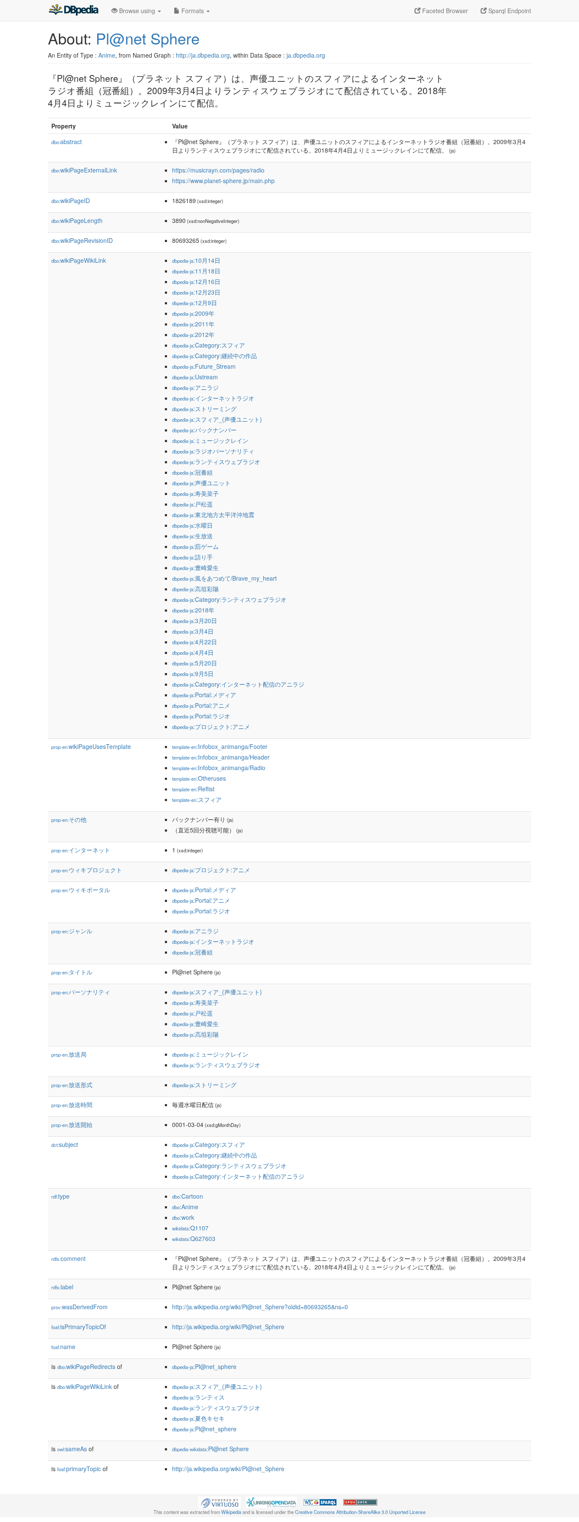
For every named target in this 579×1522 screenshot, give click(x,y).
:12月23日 (196, 292)
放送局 (68, 1054)
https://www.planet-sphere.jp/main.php (223, 180)
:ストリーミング (204, 408)
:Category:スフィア (208, 345)
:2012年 (193, 334)
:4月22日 (194, 641)
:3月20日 (194, 620)
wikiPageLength (77, 220)
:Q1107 (190, 1228)
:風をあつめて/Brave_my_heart (224, 578)
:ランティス (198, 1397)
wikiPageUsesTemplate (91, 746)
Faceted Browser (444, 10)
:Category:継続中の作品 (214, 355)
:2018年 (193, 610)
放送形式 (71, 1084)
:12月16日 (196, 281)
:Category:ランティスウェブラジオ (229, 599)
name (63, 1346)
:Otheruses (199, 778)
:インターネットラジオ (213, 398)
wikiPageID (70, 200)
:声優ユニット (201, 483)
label (62, 1287)
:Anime (185, 1206)
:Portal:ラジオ (201, 716)
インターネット (80, 850)
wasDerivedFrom (79, 1306)
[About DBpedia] (73, 10)
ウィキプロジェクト (86, 869)
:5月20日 (194, 663)
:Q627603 (193, 1238)
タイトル (71, 972)
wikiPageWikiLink (78, 260)
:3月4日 (193, 631)
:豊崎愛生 (195, 567)
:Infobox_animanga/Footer (219, 746)
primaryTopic (79, 1468)
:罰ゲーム (195, 546)
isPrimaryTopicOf (78, 1326)
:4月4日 (193, 652)
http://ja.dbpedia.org (203, 55)
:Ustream (195, 377)
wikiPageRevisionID (82, 240)
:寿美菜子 (195, 493)
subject (64, 1144)
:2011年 (193, 324)
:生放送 (192, 535)
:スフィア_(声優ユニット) (217, 419)
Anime (106, 55)
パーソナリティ (80, 992)
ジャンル (71, 931)
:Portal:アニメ (201, 705)
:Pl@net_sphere (204, 1366)
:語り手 (192, 557)
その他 (68, 819)
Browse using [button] (137, 10)
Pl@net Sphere (148, 38)
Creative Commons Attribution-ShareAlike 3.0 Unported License (360, 1511)
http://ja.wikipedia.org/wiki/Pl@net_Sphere (228, 1326)
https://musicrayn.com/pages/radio (218, 170)
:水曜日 (192, 525)
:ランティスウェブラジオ (216, 461)
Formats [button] (193, 10)
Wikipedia (231, 1511)
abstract (66, 141)
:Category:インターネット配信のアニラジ (238, 684)
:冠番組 (192, 472)
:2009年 (193, 313)
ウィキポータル (80, 889)
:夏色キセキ (198, 1418)
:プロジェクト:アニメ (211, 726)
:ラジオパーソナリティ (213, 451)
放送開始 (71, 1124)
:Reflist (193, 789)
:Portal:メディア (204, 694)
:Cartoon (187, 1196)
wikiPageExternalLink (84, 170)
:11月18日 (196, 271)
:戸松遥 (192, 504)
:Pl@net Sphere (210, 1448)
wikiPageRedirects (86, 1366)
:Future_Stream (204, 366)
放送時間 (71, 1104)
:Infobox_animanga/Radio (218, 767)
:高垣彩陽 (195, 588)
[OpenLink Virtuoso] (219, 1501)
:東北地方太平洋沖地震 (213, 514)
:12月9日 (194, 302)
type (60, 1196)
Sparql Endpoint (509, 10)
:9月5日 (193, 673)
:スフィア (197, 799)
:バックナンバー (204, 430)
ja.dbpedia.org (306, 55)
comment (68, 1258)
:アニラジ (195, 387)
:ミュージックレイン (210, 440)
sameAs (72, 1448)
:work (183, 1217)
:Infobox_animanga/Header (221, 757)
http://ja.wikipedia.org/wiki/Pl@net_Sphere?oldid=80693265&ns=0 (260, 1306)
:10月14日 (196, 260)
